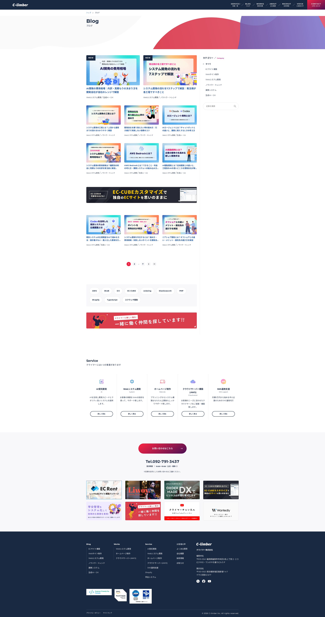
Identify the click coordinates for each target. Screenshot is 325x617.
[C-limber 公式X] (198, 581)
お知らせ (180, 563)
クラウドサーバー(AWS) (126, 558)
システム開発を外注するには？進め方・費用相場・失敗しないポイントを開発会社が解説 (140, 239)
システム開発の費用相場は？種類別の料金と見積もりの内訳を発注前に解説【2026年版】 (102, 167)
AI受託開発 (152, 549)
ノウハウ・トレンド (168, 97)
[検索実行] (235, 106)
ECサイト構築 (211, 69)
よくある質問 (182, 549)
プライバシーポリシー (93, 613)
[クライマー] (20, 4)
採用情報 (180, 558)
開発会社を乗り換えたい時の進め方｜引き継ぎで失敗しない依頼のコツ (140, 128)
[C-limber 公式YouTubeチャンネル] (209, 581)
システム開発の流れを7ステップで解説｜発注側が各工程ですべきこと (169, 90)
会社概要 (180, 553)
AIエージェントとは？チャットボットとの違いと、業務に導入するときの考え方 (178, 128)
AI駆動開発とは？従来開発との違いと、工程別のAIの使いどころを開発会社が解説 (178, 167)
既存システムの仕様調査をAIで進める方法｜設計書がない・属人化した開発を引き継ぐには (102, 239)
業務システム (211, 90)
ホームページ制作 (123, 553)
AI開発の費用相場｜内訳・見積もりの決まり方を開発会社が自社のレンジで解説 (112, 90)
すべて (208, 64)
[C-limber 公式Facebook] (203, 581)
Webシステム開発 (93, 97)
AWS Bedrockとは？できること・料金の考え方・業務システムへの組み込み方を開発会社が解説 (141, 167)
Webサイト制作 (212, 74)
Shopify (148, 572)
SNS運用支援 (152, 568)
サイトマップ (107, 613)
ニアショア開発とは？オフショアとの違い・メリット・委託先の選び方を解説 (178, 238)
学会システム (150, 577)
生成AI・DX (108, 97)
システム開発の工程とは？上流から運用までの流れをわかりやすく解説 (102, 128)
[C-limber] (204, 544)
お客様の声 (181, 544)
